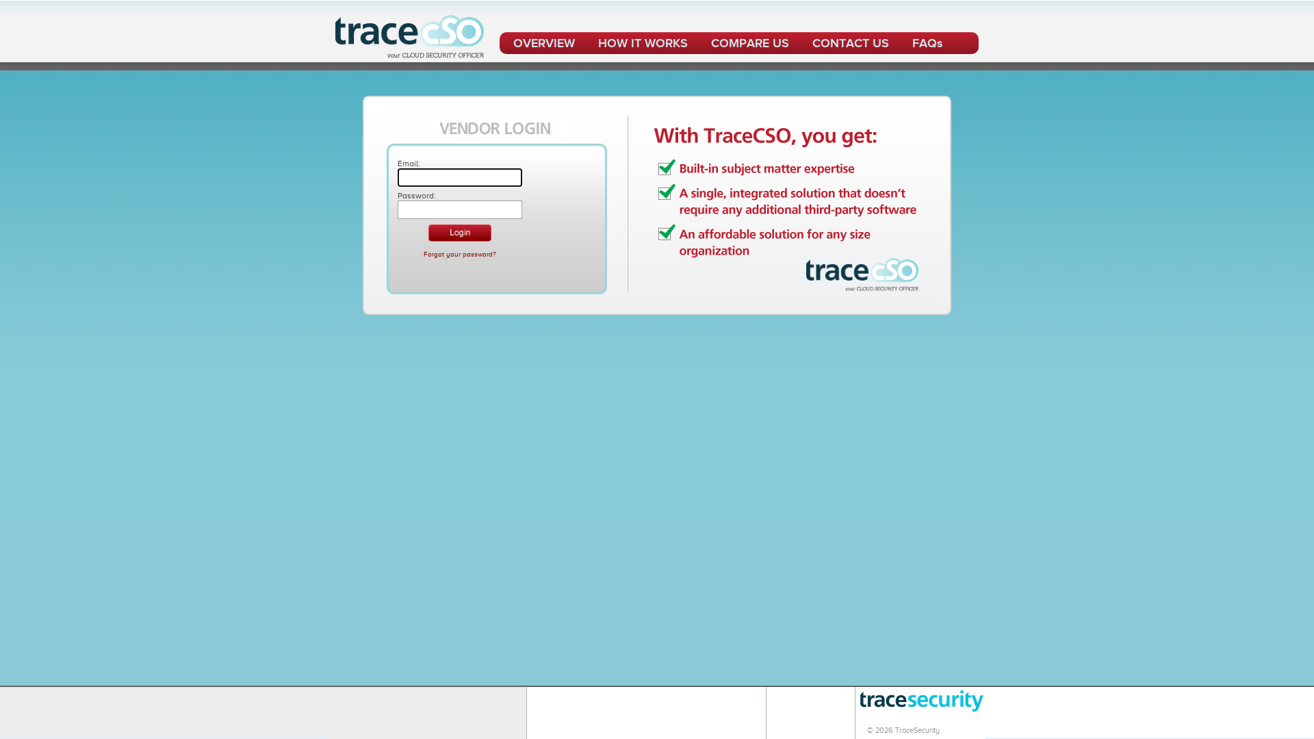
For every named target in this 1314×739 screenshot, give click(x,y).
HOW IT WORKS (643, 43)
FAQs (927, 43)
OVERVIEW (544, 43)
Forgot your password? (460, 254)
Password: (417, 195)
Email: (409, 163)
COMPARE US (750, 43)
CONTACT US (850, 43)
